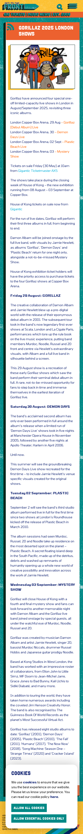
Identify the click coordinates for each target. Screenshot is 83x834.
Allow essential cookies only (39, 818)
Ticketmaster (41, 171)
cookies (30, 782)
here (54, 797)
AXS (54, 171)
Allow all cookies (29, 808)
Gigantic (24, 171)
